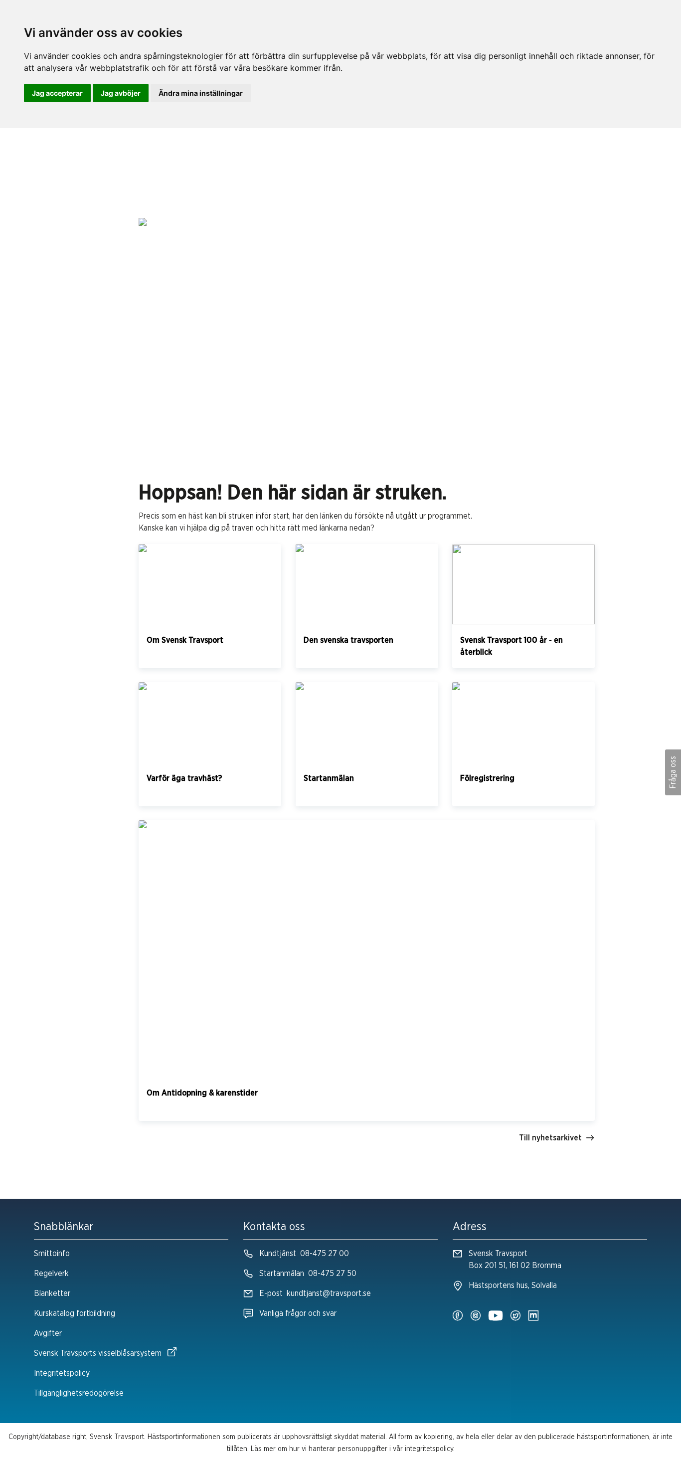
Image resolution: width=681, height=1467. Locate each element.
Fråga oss (673, 772)
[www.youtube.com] (496, 1316)
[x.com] (515, 1316)
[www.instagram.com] (476, 1316)
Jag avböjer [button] (121, 93)
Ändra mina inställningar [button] (201, 93)
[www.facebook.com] (458, 1316)
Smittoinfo (52, 1254)
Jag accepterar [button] (57, 93)
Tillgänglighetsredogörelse (79, 1393)
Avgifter (48, 1333)
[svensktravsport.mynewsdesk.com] (533, 1316)
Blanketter (52, 1293)
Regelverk (51, 1274)
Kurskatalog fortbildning (74, 1313)
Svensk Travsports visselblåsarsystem (98, 1353)
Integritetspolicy (62, 1373)
